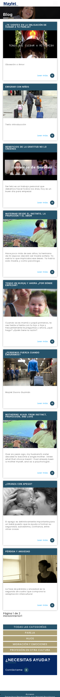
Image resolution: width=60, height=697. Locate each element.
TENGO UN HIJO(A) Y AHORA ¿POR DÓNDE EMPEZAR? (29, 284)
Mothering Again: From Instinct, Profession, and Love (26, 416)
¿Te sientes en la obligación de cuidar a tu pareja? (26, 26)
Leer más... (43, 75)
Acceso (30, 694)
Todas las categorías (30, 627)
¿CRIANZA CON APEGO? (18, 484)
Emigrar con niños (17, 87)
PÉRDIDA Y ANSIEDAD (17, 551)
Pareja (30, 632)
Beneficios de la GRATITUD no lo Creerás (26, 148)
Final (39, 616)
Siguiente (30, 616)
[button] (55, 3)
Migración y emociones (30, 644)
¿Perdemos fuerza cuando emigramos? (22, 353)
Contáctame (14, 670)
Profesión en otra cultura (30, 650)
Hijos (30, 638)
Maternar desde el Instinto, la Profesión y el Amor (25, 215)
